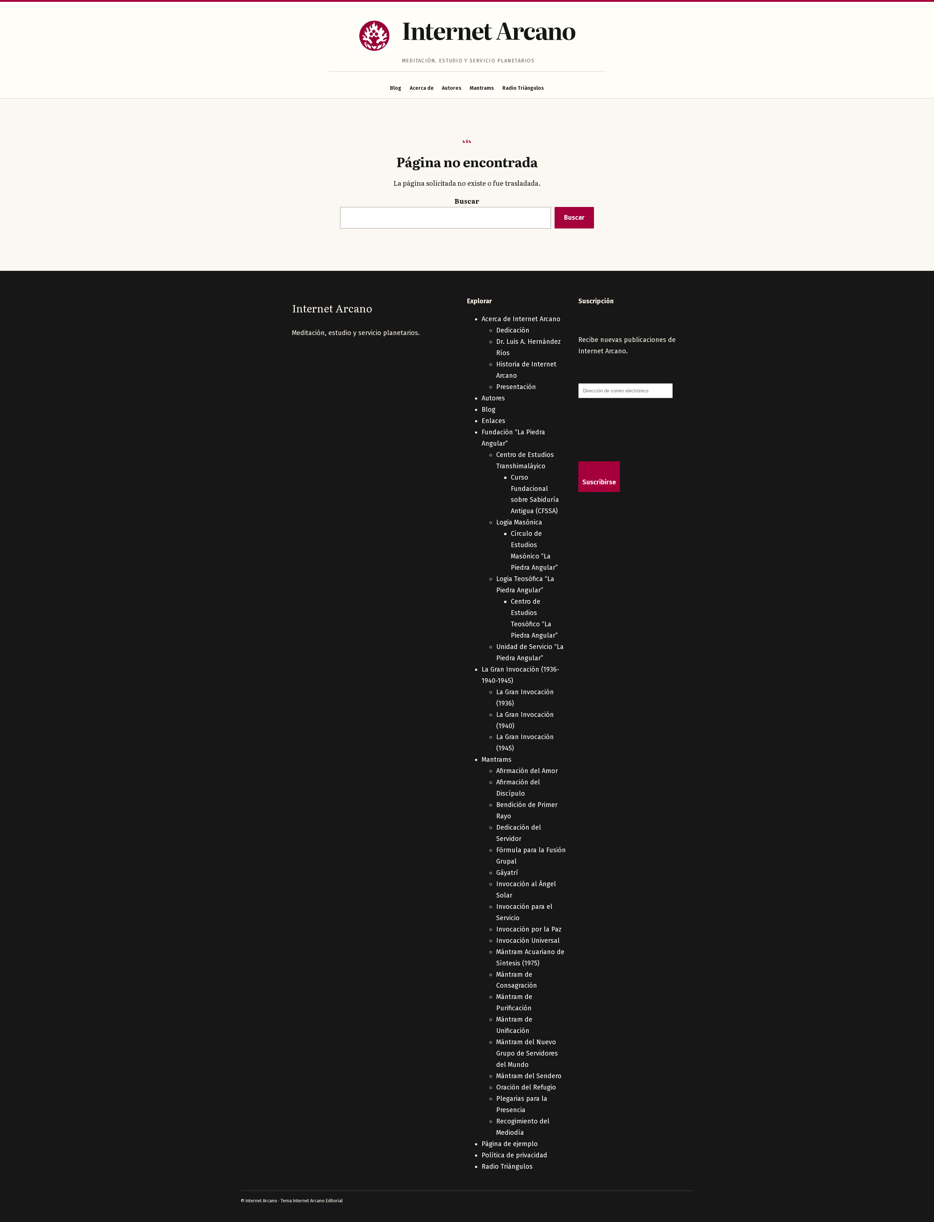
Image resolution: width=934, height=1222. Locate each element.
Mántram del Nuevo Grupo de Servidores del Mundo (527, 1053)
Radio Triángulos (523, 88)
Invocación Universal (528, 941)
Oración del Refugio (526, 1087)
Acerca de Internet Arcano (521, 319)
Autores (452, 88)
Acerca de (422, 88)
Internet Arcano (488, 29)
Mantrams (482, 88)
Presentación (516, 387)
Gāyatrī (507, 873)
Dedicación (512, 330)
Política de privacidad (514, 1155)
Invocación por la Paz (528, 929)
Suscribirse (599, 482)
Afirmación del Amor (527, 771)
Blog (395, 88)
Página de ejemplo (510, 1144)
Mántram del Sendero (528, 1076)
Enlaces (493, 421)
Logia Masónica (519, 522)
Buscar (467, 201)
